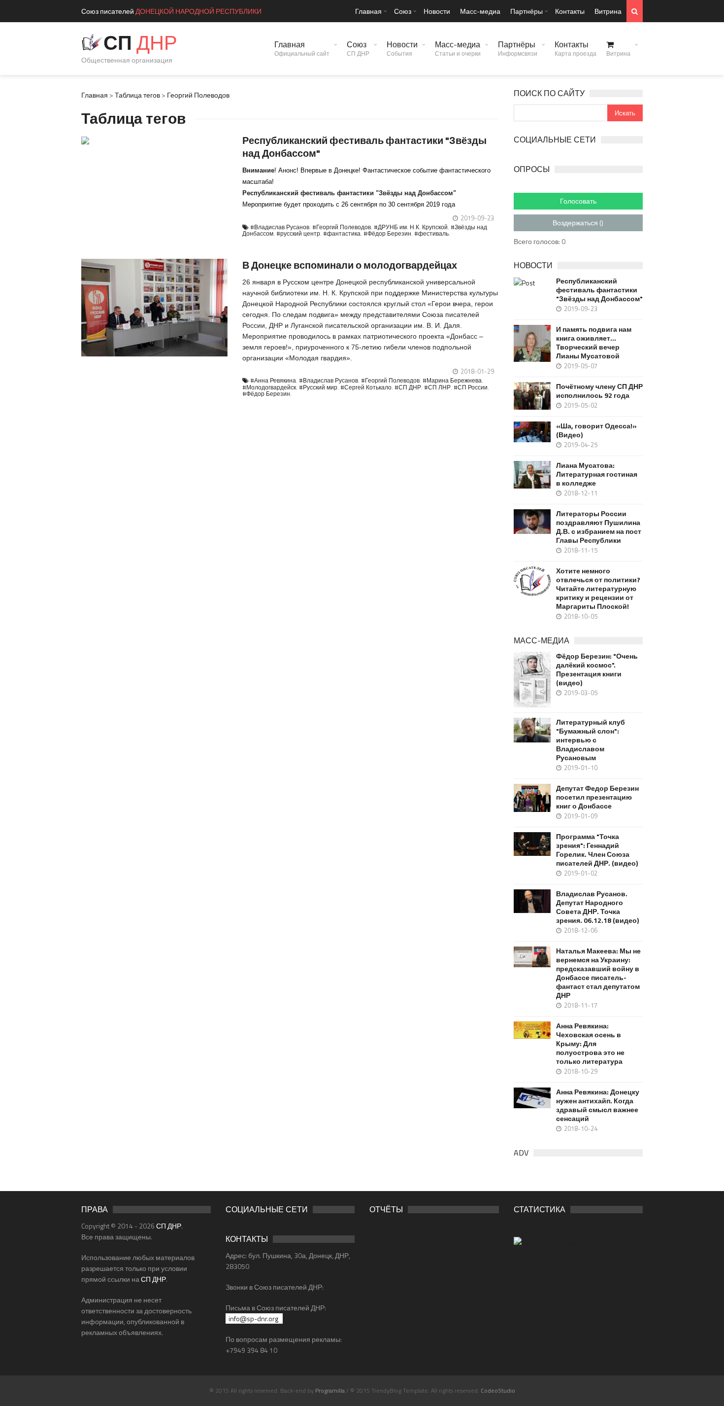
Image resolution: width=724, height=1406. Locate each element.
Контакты (570, 11)
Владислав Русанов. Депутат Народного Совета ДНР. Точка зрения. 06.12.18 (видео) (597, 907)
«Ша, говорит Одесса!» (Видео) (596, 430)
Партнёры (526, 11)
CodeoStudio (498, 1390)
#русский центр (298, 233)
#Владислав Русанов (279, 227)
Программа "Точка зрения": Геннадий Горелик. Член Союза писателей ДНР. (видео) (597, 850)
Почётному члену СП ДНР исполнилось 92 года (599, 391)
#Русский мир (318, 387)
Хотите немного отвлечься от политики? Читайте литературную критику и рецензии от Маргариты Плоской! (598, 588)
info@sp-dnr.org (253, 1318)
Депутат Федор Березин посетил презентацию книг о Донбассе (597, 797)
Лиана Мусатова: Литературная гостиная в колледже (596, 474)
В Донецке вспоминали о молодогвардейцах (349, 265)
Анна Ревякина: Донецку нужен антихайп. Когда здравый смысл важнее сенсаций (597, 1105)
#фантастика (342, 233)
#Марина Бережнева (452, 380)
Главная (368, 11)
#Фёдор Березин (387, 233)
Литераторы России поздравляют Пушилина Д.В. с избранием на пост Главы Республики (598, 527)
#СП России (471, 387)
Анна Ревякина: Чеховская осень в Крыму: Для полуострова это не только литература (590, 1043)
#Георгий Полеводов (341, 227)
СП (140, 43)
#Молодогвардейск (269, 387)
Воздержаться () (578, 222)
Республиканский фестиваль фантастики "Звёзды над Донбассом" (364, 147)
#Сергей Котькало (366, 387)
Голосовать (578, 201)
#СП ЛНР (437, 387)
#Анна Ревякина (273, 380)
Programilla (330, 1390)
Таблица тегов (137, 95)
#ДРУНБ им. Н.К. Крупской (411, 227)
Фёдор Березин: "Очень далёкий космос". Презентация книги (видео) (597, 669)
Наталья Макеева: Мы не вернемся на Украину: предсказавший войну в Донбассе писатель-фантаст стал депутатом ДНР (598, 973)
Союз (402, 11)
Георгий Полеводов (198, 95)
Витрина (608, 11)
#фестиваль (431, 233)
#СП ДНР (408, 387)
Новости (437, 11)
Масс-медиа (480, 11)
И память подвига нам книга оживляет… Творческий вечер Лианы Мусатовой (593, 342)
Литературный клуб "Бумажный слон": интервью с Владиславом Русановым (590, 740)
